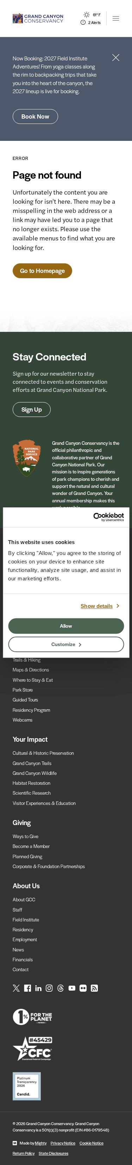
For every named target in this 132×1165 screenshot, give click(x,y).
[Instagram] (49, 988)
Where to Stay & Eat (33, 679)
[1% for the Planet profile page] (66, 1017)
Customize (63, 643)
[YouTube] (71, 988)
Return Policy (23, 1153)
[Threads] (60, 988)
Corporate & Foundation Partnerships (49, 866)
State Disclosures (53, 1153)
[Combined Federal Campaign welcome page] (66, 1048)
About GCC (24, 899)
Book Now (35, 116)
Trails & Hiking (26, 659)
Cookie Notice (91, 1143)
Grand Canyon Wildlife (35, 773)
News (18, 949)
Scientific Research (32, 792)
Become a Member (31, 846)
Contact (21, 969)
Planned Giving (27, 856)
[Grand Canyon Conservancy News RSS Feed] (94, 988)
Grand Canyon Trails (32, 763)
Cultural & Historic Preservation (43, 752)
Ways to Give (25, 836)
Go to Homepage (42, 270)
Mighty (40, 1143)
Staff (17, 909)
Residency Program (31, 709)
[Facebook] (27, 988)
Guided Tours (25, 699)
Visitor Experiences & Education (44, 803)
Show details (97, 606)
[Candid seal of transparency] (66, 1086)
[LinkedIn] (38, 988)
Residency (23, 929)
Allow (66, 625)
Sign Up (31, 409)
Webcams (22, 719)
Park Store (23, 689)
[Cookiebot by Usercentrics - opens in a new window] (94, 517)
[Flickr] (83, 988)
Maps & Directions (31, 669)
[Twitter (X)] (16, 988)
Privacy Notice (63, 1143)
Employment (25, 939)
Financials (23, 959)
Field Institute (26, 919)
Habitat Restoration (31, 782)
